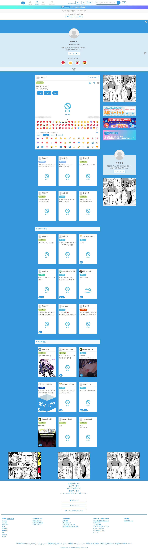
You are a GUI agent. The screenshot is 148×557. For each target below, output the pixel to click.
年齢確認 (67, 114)
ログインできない (98, 528)
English (4, 521)
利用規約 (65, 521)
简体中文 (4, 528)
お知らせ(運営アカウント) (101, 521)
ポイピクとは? (37, 521)
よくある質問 (97, 525)
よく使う (39, 135)
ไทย (3, 532)
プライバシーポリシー (69, 525)
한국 (3, 527)
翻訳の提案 (10, 519)
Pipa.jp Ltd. (85, 547)
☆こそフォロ (74, 54)
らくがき (40, 83)
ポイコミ (95, 532)
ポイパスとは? (37, 525)
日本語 (4, 536)
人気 (46, 135)
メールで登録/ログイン (75, 511)
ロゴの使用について (99, 530)
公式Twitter (97, 523)
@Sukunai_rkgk (75, 44)
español (4, 523)
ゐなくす (74, 41)
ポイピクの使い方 (38, 523)
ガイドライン (67, 523)
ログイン (75, 501)
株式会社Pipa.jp (128, 521)
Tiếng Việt (5, 525)
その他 (59, 135)
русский (4, 534)
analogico (78, 547)
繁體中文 (4, 530)
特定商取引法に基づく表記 (71, 527)
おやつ (52, 135)
